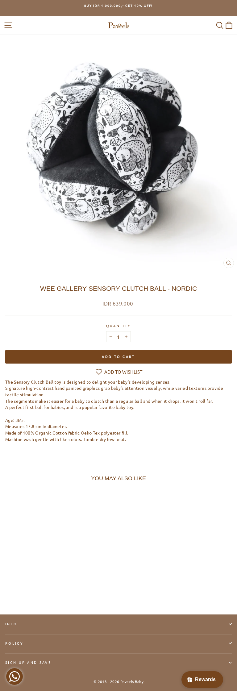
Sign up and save (28, 662)
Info (11, 623)
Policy (14, 643)
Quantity (118, 325)
